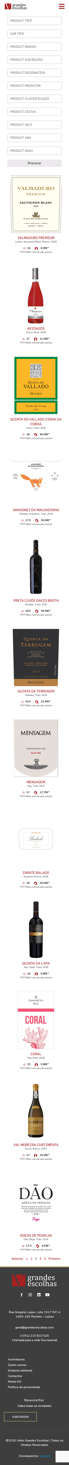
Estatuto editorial (20, 1370)
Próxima (54, 1258)
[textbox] (35, 20)
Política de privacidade (24, 1387)
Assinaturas (16, 1359)
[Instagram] (30, 1295)
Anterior (17, 1258)
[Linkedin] (39, 1295)
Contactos (15, 1376)
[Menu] (49, 6)
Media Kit (14, 1382)
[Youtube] (47, 1295)
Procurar (34, 163)
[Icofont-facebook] (21, 1295)
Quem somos (17, 1365)
